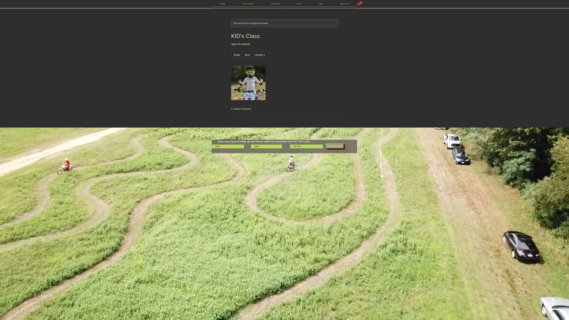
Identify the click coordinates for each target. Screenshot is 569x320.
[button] (359, 3)
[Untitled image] (248, 83)
